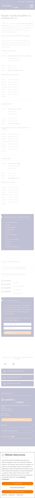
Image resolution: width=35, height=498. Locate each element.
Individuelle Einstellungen (17, 491)
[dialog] (17, 475)
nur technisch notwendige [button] (17, 487)
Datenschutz (12, 494)
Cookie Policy (20, 494)
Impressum (4, 494)
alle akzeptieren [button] (17, 483)
